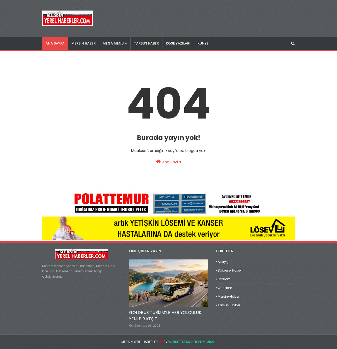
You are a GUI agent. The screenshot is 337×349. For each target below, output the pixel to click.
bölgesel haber (230, 270)
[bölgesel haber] (168, 283)
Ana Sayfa (171, 162)
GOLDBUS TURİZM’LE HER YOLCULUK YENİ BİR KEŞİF (165, 315)
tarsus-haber (229, 305)
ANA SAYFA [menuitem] (55, 43)
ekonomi (224, 279)
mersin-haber (228, 296)
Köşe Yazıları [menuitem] (178, 43)
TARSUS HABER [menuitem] (146, 43)
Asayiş (223, 261)
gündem (225, 288)
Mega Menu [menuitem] (113, 43)
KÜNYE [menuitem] (203, 43)
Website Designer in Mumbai (191, 342)
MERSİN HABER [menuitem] (83, 43)
